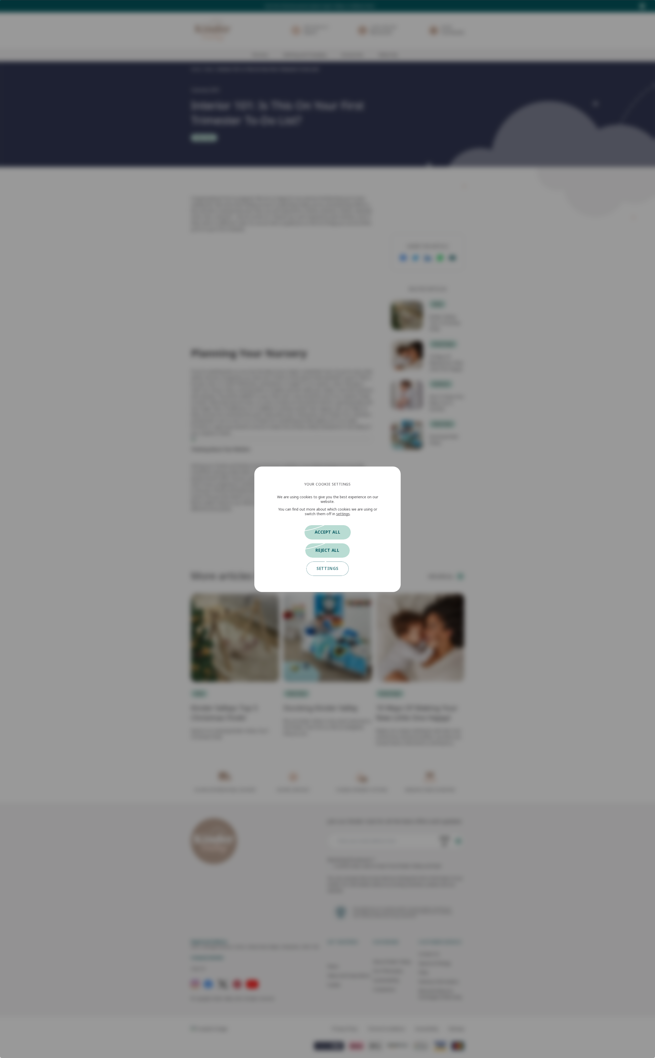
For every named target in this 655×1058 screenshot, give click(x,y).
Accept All (328, 532)
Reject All (327, 550)
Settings (327, 569)
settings (343, 514)
